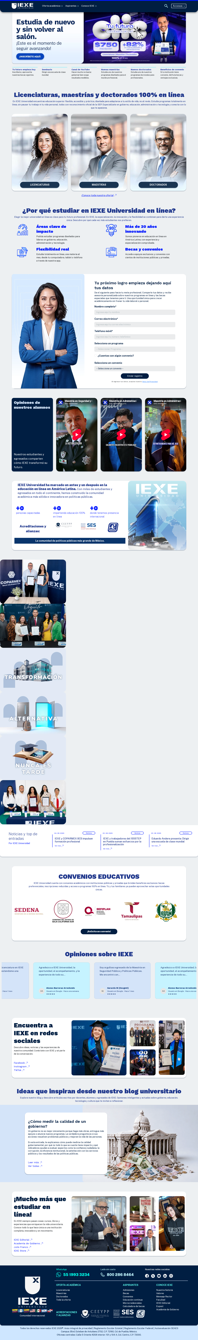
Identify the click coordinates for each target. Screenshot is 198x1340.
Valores (160, 1293)
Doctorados (62, 1296)
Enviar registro (134, 376)
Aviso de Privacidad (150, 382)
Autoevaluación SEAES (166, 1328)
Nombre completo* (105, 306)
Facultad (160, 1300)
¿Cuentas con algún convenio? (116, 355)
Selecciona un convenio (108, 362)
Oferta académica (51, 6)
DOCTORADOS (158, 184)
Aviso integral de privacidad (78, 1328)
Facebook (20, 1062)
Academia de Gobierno (27, 1243)
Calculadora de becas (134, 1306)
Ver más (58, 846)
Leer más (34, 1162)
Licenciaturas (63, 1290)
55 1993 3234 (76, 1274)
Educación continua (133, 1300)
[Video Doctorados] (158, 152)
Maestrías (61, 1293)
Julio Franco (21, 1247)
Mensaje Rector (164, 1296)
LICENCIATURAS (39, 184)
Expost (159, 1306)
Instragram (20, 1066)
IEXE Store (20, 1250)
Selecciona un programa (108, 343)
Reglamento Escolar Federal (138, 1328)
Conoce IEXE (88, 6)
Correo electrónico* (106, 318)
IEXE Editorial (22, 1239)
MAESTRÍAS (99, 184)
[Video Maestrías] (99, 152)
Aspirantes (71, 6)
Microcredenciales (132, 1303)
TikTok (18, 1070)
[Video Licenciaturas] (40, 152)
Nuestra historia (164, 1290)
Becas (126, 1293)
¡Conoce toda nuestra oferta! (97, 195)
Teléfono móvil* (103, 331)
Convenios (128, 1296)
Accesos (178, 5)
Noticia (89, 833)
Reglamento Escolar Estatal (108, 1328)
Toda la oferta (63, 1300)
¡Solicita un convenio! (99, 931)
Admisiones (128, 1290)
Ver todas (34, 1166)
